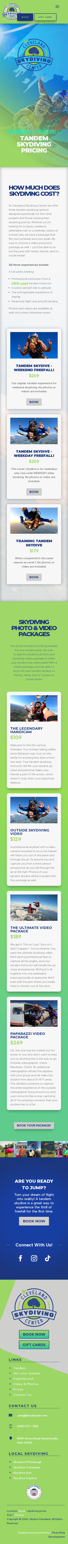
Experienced (23, 1379)
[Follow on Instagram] (34, 1258)
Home (21, 1511)
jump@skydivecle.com (32, 1415)
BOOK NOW (34, 1334)
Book (25, 17)
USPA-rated (20, 283)
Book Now (34, 1221)
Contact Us (22, 1395)
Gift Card (45, 17)
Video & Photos (25, 1384)
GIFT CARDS (34, 1345)
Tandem (19, 1368)
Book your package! (34, 1125)
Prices (18, 1389)
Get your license (26, 1373)
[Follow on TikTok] (47, 1258)
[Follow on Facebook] (20, 1258)
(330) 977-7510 (27, 1426)
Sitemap (19, 1515)
